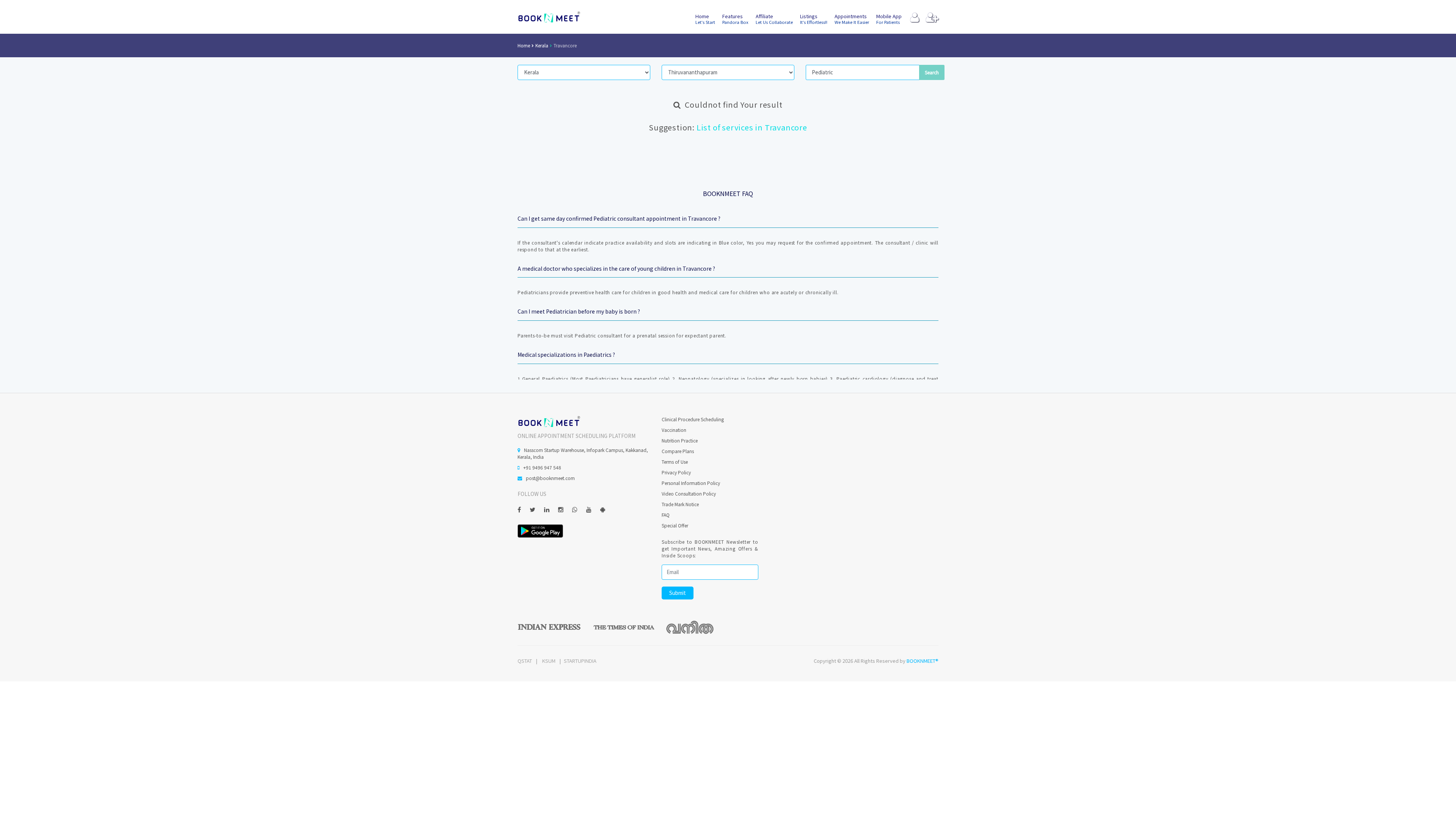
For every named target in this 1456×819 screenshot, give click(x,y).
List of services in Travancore (752, 127)
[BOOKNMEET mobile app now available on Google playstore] (540, 530)
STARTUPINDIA (580, 660)
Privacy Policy (676, 472)
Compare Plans (678, 451)
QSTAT (525, 660)
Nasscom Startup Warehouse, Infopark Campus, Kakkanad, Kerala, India (583, 453)
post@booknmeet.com (550, 478)
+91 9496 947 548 (542, 467)
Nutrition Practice (680, 440)
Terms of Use (675, 461)
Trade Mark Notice (680, 504)
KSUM (548, 660)
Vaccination (674, 430)
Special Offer (675, 525)
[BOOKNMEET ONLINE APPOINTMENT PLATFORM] (549, 420)
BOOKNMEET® (922, 660)
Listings (813, 19)
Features (735, 19)
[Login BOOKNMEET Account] (914, 19)
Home (705, 19)
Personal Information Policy (691, 483)
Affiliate (774, 19)
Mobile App (889, 19)
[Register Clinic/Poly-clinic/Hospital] (932, 19)
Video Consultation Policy (689, 493)
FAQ (666, 514)
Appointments (852, 19)
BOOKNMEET (549, 17)
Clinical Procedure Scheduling (693, 419)
